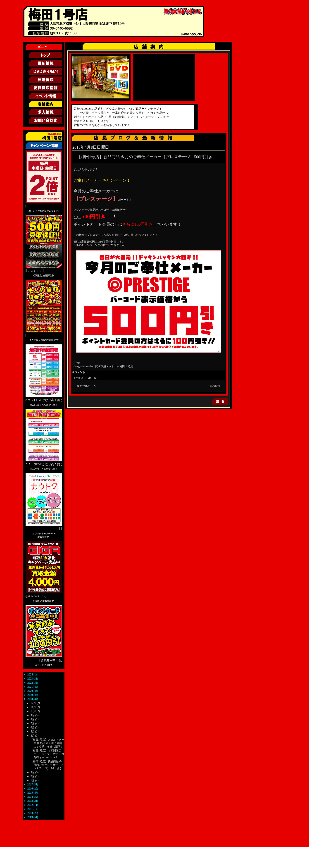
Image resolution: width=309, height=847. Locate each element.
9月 (33, 715)
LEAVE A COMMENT (85, 378)
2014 (30, 796)
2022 (30, 682)
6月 (33, 727)
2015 (30, 792)
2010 (30, 813)
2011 (30, 809)
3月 (33, 772)
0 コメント (78, 372)
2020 (30, 690)
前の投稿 (214, 386)
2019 (30, 695)
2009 (30, 817)
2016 (30, 788)
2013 (30, 800)
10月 (34, 711)
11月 (34, 707)
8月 (33, 719)
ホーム (92, 386)
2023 (30, 678)
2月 (33, 776)
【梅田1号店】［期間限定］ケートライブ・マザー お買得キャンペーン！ (47, 754)
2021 (30, 686)
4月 (33, 735)
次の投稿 (82, 386)
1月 (33, 780)
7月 (33, 723)
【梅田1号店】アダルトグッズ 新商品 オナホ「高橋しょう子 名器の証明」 (47, 743)
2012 (30, 804)
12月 (34, 703)
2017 (30, 784)
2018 (30, 699)
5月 (33, 731)
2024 (30, 674)
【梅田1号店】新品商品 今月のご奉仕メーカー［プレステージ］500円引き (46, 765)
